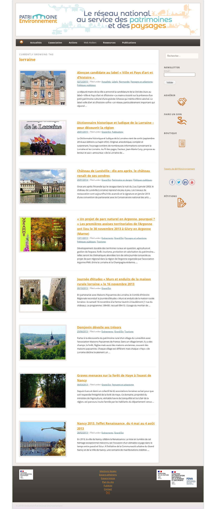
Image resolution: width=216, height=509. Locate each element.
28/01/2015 (82, 131)
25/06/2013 (82, 331)
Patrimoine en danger (122, 180)
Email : (167, 70)
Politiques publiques (86, 85)
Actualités (106, 81)
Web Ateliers (90, 42)
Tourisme (101, 241)
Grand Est (106, 131)
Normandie (124, 81)
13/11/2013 (82, 238)
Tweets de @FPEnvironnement (179, 168)
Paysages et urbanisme (142, 81)
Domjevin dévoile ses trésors (99, 327)
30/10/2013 (82, 288)
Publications (117, 131)
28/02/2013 (82, 432)
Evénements (107, 238)
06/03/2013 (82, 384)
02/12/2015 (82, 81)
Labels (115, 81)
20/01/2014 (82, 180)
